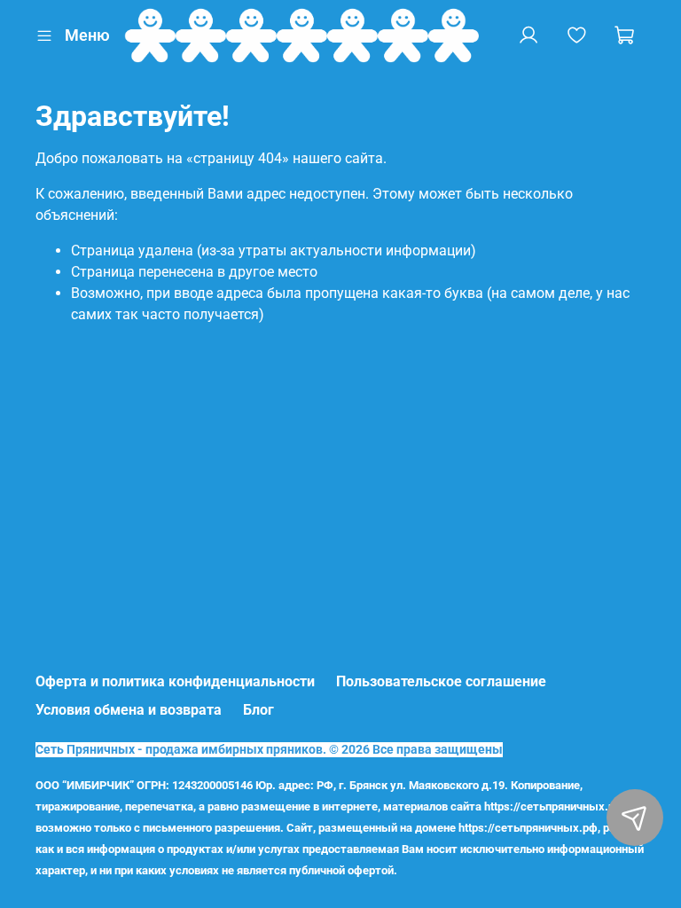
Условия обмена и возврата (128, 709)
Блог (258, 709)
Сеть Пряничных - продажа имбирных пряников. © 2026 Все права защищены (269, 749)
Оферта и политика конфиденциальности (175, 681)
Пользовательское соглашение (441, 681)
